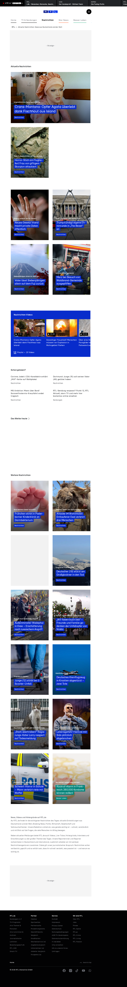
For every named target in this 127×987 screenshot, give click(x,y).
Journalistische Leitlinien (15, 940)
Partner (34, 916)
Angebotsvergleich (38, 945)
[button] (29, 333)
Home (12, 962)
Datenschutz (56, 929)
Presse (75, 925)
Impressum (56, 922)
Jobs (75, 922)
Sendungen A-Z (16, 919)
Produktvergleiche (38, 929)
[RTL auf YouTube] (83, 970)
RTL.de (12, 916)
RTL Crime (77, 935)
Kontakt (55, 919)
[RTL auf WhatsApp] (89, 970)
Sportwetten (35, 922)
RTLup (75, 932)
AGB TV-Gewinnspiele (60, 935)
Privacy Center (57, 926)
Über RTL (76, 919)
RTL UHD (13, 948)
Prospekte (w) (36, 955)
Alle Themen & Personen (15, 927)
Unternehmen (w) (37, 948)
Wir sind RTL (78, 916)
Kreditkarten (35, 938)
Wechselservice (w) (38, 942)
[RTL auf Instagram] (70, 970)
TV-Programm (15, 922)
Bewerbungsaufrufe (17, 945)
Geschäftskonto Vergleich (37, 933)
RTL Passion (77, 942)
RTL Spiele (77, 929)
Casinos (34, 919)
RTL (13, 27)
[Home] (51, 11)
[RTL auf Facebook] (64, 970)
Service (55, 916)
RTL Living (77, 938)
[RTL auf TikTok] (77, 970)
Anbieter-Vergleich (38, 951)
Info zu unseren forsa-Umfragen (60, 949)
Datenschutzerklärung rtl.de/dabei (60, 940)
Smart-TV (13, 951)
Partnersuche (36, 925)
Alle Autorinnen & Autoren (16, 933)
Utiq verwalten (57, 945)
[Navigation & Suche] (88, 11)
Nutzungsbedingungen (60, 932)
